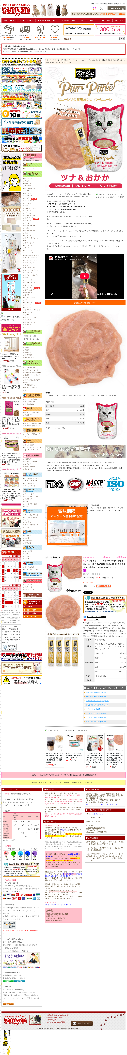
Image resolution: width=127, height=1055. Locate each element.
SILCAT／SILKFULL (32, 255)
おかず (27, 377)
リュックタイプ (31, 481)
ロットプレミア (30, 322)
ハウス (27, 506)
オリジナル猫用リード (32, 426)
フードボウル (29, 535)
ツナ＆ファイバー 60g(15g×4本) (96, 717)
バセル (27, 277)
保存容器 (28, 543)
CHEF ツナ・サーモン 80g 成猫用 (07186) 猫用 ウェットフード (74, 755)
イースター (28, 203)
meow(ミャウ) (29, 312)
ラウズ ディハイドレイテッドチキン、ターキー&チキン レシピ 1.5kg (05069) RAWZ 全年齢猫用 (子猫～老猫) (11, 422)
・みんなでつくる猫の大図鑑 (55, 1022)
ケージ (27, 501)
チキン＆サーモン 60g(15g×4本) (96, 696)
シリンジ (28, 464)
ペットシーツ (29, 556)
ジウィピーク (29, 243)
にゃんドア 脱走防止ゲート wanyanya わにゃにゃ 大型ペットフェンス (11, 356)
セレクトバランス (31, 258)
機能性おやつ (30, 385)
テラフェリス (29, 263)
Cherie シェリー (30, 253)
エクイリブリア (30, 215)
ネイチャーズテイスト (32, 275)
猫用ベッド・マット (31, 496)
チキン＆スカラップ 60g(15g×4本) (97, 705)
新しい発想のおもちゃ (32, 515)
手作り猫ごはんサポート (33, 372)
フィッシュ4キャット (32, 285)
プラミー (28, 295)
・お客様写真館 (51, 1020)
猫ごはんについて (31, 168)
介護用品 (28, 459)
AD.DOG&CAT (30, 188)
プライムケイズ (30, 290)
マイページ (95, 4)
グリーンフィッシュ (31, 238)
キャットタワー (30, 494)
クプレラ (28, 235)
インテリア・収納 (31, 504)
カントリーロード (31, 225)
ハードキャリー (30, 483)
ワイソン (28, 327)
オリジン (28, 220)
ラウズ (27, 315)
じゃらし (28, 520)
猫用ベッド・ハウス (31, 587)
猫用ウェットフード (31, 370)
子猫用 (27, 350)
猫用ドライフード (31, 367)
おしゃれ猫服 (29, 445)
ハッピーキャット (31, 280)
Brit (26, 300)
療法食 (26, 336)
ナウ (26, 265)
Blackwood (28, 292)
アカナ (27, 181)
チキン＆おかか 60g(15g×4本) (96, 692)
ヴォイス (28, 213)
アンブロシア (29, 201)
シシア (27, 248)
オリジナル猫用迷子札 (32, 412)
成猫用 (27, 348)
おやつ (27, 382)
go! (26, 240)
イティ (27, 206)
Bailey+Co (28, 305)
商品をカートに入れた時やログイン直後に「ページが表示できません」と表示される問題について (63, 775)
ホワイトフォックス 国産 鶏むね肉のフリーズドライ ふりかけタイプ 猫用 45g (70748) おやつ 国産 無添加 (54, 757)
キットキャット (30, 230)
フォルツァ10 (29, 287)
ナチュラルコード (31, 268)
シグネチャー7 (30, 245)
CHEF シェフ (29, 250)
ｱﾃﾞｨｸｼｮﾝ (28, 186)
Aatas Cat (28, 183)
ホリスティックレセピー (33, 310)
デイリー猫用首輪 (31, 399)
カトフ (27, 223)
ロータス (28, 320)
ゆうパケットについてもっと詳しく (19, 805)
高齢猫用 (28, 352)
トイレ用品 (28, 551)
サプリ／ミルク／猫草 (32, 380)
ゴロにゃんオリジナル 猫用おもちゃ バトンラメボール (11, 388)
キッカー (28, 527)
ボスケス (28, 307)
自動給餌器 (28, 540)
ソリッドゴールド (31, 260)
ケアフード (27, 339)
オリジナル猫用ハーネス (33, 423)
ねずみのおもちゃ (31, 517)
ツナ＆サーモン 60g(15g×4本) (96, 713)
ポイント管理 (112, 4)
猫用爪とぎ (28, 499)
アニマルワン (29, 191)
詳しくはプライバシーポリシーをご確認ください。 (103, 804)
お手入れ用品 (29, 567)
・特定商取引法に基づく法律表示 (57, 1015)
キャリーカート (30, 486)
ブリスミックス (30, 297)
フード (52, 60)
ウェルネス (28, 211)
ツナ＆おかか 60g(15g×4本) (95, 709)
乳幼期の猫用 (29, 357)
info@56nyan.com (97, 814)
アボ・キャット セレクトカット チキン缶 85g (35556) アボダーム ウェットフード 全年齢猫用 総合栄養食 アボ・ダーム (11, 458)
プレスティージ (30, 302)
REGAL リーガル (30, 317)
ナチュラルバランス (31, 270)
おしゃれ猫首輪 (30, 402)
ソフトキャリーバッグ (32, 478)
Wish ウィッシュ (30, 208)
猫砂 (26, 554)
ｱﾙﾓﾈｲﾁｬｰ (28, 198)
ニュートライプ (30, 273)
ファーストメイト (31, 282)
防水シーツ (28, 469)
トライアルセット (31, 387)
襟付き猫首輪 (29, 404)
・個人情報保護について (54, 1017)
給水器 (27, 538)
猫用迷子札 (28, 415)
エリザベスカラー (31, 461)
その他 (27, 559)
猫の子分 (28, 522)
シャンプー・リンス (31, 569)
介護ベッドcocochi (31, 466)
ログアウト (122, 4)
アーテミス (28, 178)
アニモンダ (28, 193)
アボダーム (28, 196)
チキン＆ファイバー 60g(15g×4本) (97, 701)
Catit (26, 233)
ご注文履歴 (103, 4)
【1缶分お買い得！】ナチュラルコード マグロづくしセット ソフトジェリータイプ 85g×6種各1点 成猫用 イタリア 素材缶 (11, 494)
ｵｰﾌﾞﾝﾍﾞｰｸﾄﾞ (29, 218)
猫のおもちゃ (29, 589)
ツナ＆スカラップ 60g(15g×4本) (96, 721)
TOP (47, 60)
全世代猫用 (28, 355)
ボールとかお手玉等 (31, 525)
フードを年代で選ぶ (61, 60)
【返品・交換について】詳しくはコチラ (58, 905)
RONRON (28, 325)
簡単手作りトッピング (32, 375)
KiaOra (27, 228)
